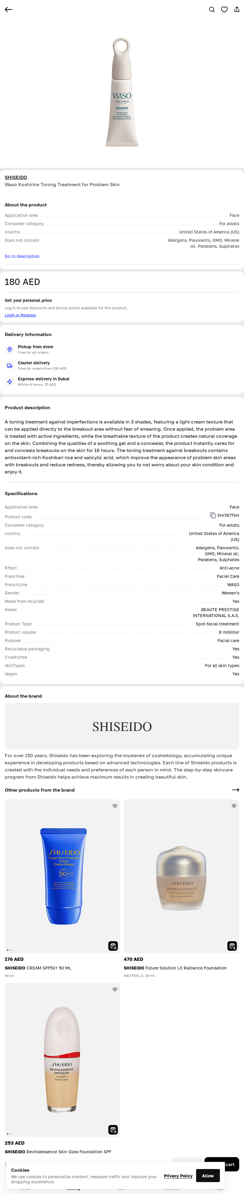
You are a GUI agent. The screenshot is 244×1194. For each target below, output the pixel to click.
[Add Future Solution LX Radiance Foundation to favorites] (233, 805)
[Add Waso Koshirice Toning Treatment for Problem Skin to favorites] (224, 9)
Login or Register (20, 315)
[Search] (211, 9)
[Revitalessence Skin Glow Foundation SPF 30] (62, 1060)
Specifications (21, 493)
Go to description (22, 256)
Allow (208, 1175)
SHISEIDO (16, 177)
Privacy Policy (178, 1175)
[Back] (8, 9)
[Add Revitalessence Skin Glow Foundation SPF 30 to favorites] (114, 988)
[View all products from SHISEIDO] (235, 789)
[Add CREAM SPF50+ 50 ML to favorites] (114, 805)
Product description (27, 407)
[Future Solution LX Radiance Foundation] (181, 876)
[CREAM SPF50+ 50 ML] (62, 876)
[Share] (236, 9)
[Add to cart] (113, 946)
